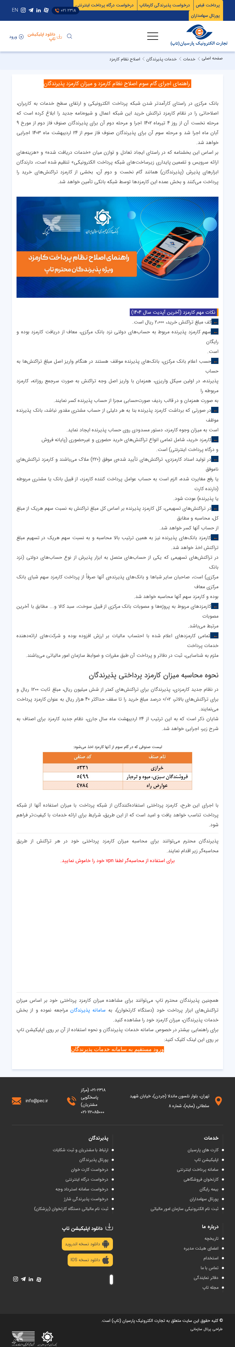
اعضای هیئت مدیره (201, 1248)
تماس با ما (209, 1268)
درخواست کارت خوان (89, 1169)
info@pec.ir (37, 1101)
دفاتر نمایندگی (206, 1277)
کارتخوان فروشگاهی (201, 1179)
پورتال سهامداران (204, 1199)
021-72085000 (92, 1112)
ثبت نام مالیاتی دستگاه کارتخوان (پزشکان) (71, 1208)
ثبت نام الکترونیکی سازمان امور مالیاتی (184, 1208)
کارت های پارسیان (203, 1150)
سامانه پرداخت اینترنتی (197, 1169)
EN (15, 10)
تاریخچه (211, 1238)
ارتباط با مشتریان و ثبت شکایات (80, 1150)
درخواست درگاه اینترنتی (86, 1179)
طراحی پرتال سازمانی (206, 1329)
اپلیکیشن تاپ (206, 1159)
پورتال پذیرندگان (93, 1159)
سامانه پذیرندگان (88, 1010)
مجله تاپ (210, 1287)
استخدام (210, 1258)
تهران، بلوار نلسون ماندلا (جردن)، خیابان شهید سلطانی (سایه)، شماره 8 (169, 1101)
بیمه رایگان (209, 1189)
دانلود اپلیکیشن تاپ (41, 36)
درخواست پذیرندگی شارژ (86, 1199)
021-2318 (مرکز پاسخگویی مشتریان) (93, 1097)
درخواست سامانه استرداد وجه (81, 1189)
